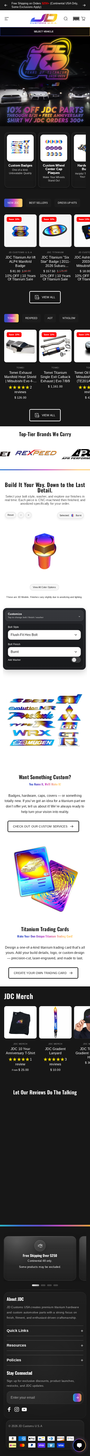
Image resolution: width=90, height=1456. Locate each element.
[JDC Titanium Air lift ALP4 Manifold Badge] (20, 230)
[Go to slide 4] (55, 1285)
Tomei (20, 367)
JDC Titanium (55, 252)
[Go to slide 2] (43, 1285)
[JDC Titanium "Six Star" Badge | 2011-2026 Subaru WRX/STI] (55, 230)
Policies (14, 1360)
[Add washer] (76, 660)
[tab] (13, 203)
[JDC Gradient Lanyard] (55, 1022)
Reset (11, 515)
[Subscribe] (77, 1397)
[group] (36, 454)
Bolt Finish (14, 644)
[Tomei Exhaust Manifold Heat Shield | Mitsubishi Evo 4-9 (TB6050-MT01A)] (20, 346)
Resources (16, 1345)
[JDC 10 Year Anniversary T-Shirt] (20, 1022)
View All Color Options (44, 587)
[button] (76, 18)
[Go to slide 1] (35, 1285)
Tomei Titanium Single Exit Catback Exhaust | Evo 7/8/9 (55, 377)
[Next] (84, 5)
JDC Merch (20, 1044)
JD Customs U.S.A (20, 252)
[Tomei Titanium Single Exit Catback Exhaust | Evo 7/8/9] (55, 346)
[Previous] (5, 5)
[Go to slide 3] (49, 1285)
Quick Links (17, 1331)
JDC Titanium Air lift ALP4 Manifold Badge (20, 262)
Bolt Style (13, 627)
